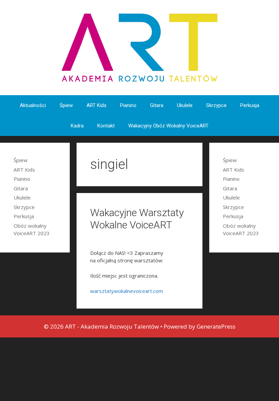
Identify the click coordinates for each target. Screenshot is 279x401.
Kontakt (106, 126)
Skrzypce (216, 105)
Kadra (77, 126)
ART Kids (96, 105)
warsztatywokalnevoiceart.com (126, 290)
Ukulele (185, 105)
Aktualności (33, 105)
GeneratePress (216, 326)
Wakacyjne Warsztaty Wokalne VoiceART (137, 219)
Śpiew (66, 105)
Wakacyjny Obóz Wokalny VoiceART (168, 126)
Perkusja (249, 105)
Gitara (156, 105)
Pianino (128, 105)
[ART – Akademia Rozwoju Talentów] (139, 46)
